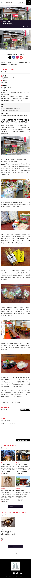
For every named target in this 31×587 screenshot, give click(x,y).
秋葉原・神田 (6, 21)
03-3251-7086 (4, 83)
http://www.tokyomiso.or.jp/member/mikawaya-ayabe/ (14, 115)
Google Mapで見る (22, 440)
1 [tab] (13, 51)
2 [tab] (15, 51)
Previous (26, 48)
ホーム (2, 5)
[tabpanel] (15, 40)
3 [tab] (17, 51)
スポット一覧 (7, 5)
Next (29, 48)
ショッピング (26, 26)
